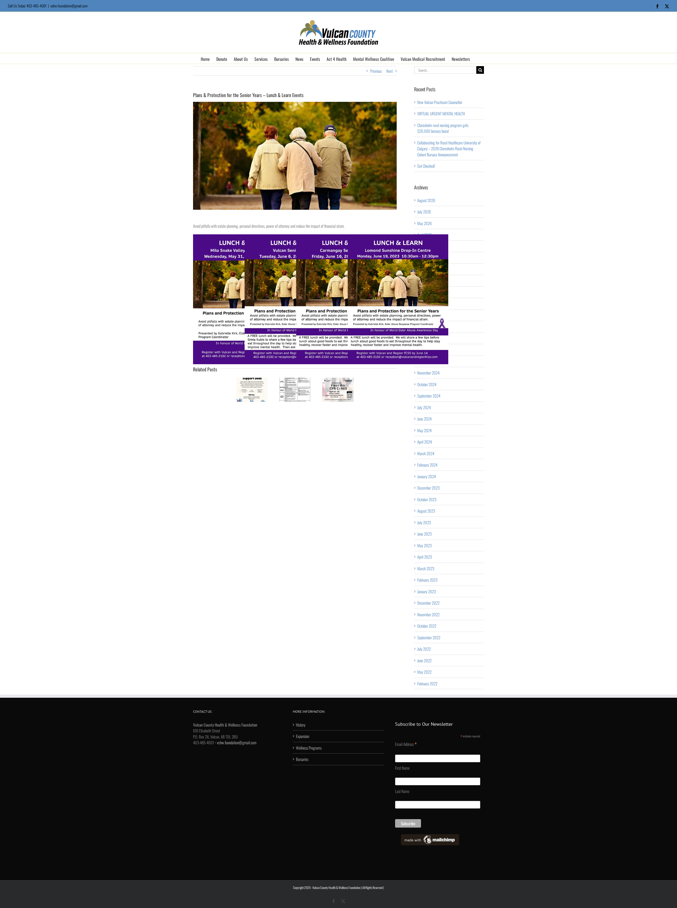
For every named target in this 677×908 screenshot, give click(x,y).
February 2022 (427, 683)
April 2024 (424, 442)
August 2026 (426, 200)
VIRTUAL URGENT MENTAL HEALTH (441, 113)
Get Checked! (426, 166)
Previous (376, 71)
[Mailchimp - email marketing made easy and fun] (430, 837)
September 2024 (428, 396)
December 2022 (428, 603)
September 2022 (428, 637)
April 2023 (424, 557)
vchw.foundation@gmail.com (69, 5)
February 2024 (427, 465)
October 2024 (426, 384)
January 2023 (426, 591)
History (300, 725)
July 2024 (424, 407)
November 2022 (428, 614)
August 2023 (426, 511)
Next (389, 71)
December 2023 (428, 488)
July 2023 (424, 522)
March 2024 (425, 453)
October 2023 (426, 499)
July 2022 (424, 649)
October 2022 (426, 626)
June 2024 (424, 419)
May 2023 (424, 545)
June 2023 (424, 534)
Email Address (406, 744)
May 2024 (424, 430)
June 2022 (424, 660)
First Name (402, 768)
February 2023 (427, 580)
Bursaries (302, 759)
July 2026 (424, 212)
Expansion (302, 736)
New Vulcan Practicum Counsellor (439, 102)
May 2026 (424, 223)
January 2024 (426, 476)
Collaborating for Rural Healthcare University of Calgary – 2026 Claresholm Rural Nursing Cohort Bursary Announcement (449, 148)
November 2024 (428, 373)
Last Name (402, 791)
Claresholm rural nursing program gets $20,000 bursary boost (442, 128)
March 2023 (425, 568)
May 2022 (424, 672)
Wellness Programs (309, 748)
